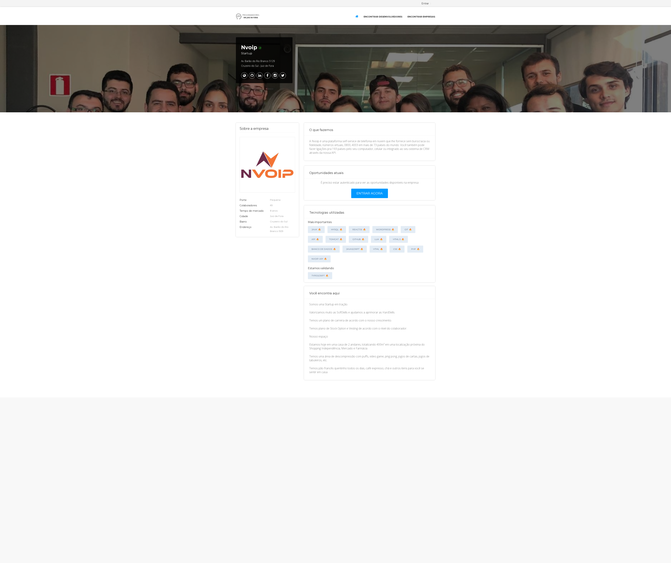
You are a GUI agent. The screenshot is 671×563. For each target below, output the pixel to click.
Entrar (425, 3)
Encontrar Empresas (421, 16)
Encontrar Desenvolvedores (383, 16)
